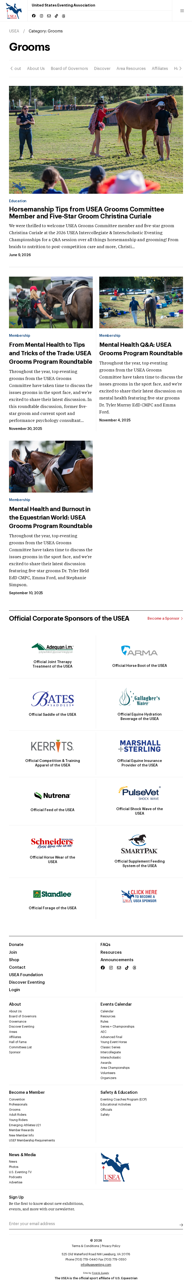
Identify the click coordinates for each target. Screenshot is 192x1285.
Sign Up (16, 1197)
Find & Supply (100, 1273)
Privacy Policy (111, 1246)
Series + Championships (117, 1026)
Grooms (14, 1109)
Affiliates (160, 69)
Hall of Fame (17, 1042)
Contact (17, 967)
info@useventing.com (96, 1264)
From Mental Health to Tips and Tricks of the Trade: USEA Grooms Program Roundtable (50, 353)
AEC (103, 1031)
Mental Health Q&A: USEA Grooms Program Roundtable (140, 349)
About (15, 69)
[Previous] (11, 68)
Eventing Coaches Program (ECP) (123, 1099)
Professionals (18, 1104)
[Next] (180, 68)
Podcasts (15, 1177)
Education (17, 201)
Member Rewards (21, 1130)
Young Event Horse (113, 1042)
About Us (36, 69)
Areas (13, 1031)
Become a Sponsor (164, 618)
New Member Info (21, 1135)
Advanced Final (111, 1037)
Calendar (107, 1011)
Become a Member (26, 1093)
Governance (17, 1021)
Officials (106, 1109)
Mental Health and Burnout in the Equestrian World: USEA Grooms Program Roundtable (50, 517)
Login (14, 990)
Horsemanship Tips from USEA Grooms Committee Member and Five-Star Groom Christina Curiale (86, 213)
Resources (111, 952)
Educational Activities (115, 1104)
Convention (17, 1099)
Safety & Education (119, 1093)
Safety (105, 1114)
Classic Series (110, 1047)
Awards (105, 1062)
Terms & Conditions (85, 1246)
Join (13, 952)
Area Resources (131, 69)
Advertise (15, 1182)
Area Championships (115, 1067)
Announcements (117, 960)
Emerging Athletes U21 (25, 1125)
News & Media (22, 1155)
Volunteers (107, 1073)
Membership (19, 336)
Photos (13, 1166)
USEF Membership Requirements (32, 1140)
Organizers (108, 1078)
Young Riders (18, 1119)
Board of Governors (69, 69)
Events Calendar (116, 1004)
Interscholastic (110, 1057)
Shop (14, 960)
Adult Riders (17, 1114)
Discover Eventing (27, 982)
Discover (102, 69)
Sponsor (14, 1052)
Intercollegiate (110, 1052)
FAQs (105, 945)
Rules (104, 1021)
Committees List (20, 1047)
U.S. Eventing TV (20, 1172)
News (13, 1161)
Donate (16, 945)
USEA (14, 31)
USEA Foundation (26, 975)
